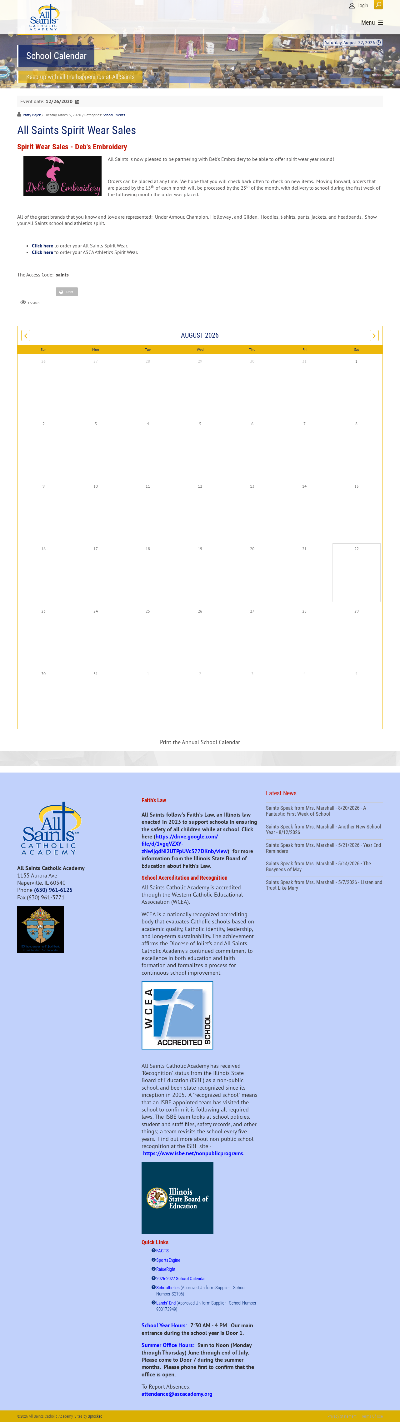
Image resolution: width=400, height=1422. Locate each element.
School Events (114, 114)
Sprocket (95, 1416)
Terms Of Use (372, 1416)
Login (363, 5)
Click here (42, 245)
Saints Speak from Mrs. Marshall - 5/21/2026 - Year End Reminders (324, 849)
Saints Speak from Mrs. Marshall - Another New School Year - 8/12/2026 (324, 830)
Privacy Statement (342, 1416)
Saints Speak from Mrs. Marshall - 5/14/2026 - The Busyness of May (324, 867)
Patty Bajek (32, 114)
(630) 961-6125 (53, 889)
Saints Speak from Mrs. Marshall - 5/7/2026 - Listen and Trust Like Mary (324, 886)
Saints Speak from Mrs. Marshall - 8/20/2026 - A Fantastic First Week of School (324, 812)
